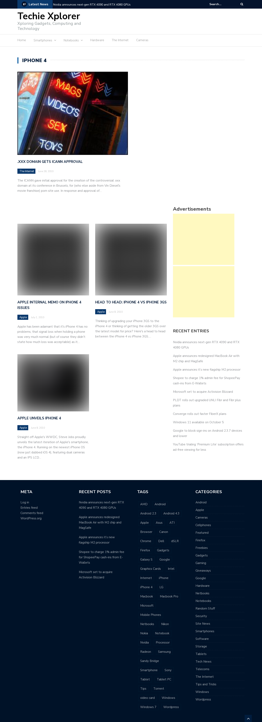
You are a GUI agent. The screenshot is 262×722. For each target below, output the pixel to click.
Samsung (164, 652)
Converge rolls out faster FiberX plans (199, 414)
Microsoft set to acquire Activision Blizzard (203, 392)
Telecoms (202, 669)
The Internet (120, 40)
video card (147, 698)
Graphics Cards (150, 569)
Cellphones (203, 525)
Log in (24, 502)
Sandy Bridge (149, 661)
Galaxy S (146, 559)
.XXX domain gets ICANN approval (50, 161)
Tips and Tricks (205, 684)
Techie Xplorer (48, 16)
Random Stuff (205, 608)
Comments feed (31, 513)
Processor (163, 642)
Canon (163, 532)
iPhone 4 (146, 587)
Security (201, 616)
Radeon (145, 652)
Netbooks (147, 624)
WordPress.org (31, 518)
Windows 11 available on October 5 (198, 422)
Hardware (97, 40)
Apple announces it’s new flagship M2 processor (207, 370)
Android (160, 504)
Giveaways (203, 571)
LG (161, 587)
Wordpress (171, 707)
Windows (168, 698)
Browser (146, 532)
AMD (144, 504)
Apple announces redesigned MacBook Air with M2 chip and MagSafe (100, 522)
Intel (171, 569)
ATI (172, 523)
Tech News (203, 662)
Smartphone (149, 670)
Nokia (144, 633)
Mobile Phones (150, 615)
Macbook (146, 596)
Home (21, 40)
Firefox (145, 550)
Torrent (158, 689)
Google (164, 559)
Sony (168, 670)
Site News (202, 624)
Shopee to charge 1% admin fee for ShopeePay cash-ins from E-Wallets (101, 557)
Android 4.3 (171, 513)
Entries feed (29, 508)
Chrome (145, 541)
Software (202, 639)
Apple (23, 317)
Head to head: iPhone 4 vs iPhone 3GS (131, 302)
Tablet (145, 679)
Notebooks (203, 601)
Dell (161, 541)
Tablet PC (164, 679)
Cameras (142, 40)
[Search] (242, 4)
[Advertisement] (170, 21)
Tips (143, 689)
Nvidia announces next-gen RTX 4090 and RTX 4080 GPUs (92, 5)
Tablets (201, 654)
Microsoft (147, 606)
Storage (201, 646)
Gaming (200, 563)
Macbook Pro (169, 596)
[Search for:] (222, 4)
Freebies (201, 548)
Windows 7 (148, 707)
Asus (159, 523)
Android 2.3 (148, 513)
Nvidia (144, 642)
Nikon (165, 624)
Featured (202, 533)
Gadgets (163, 550)
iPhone (163, 578)
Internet (146, 578)
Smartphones (204, 631)
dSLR (175, 541)
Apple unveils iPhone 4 (39, 418)
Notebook (162, 633)
